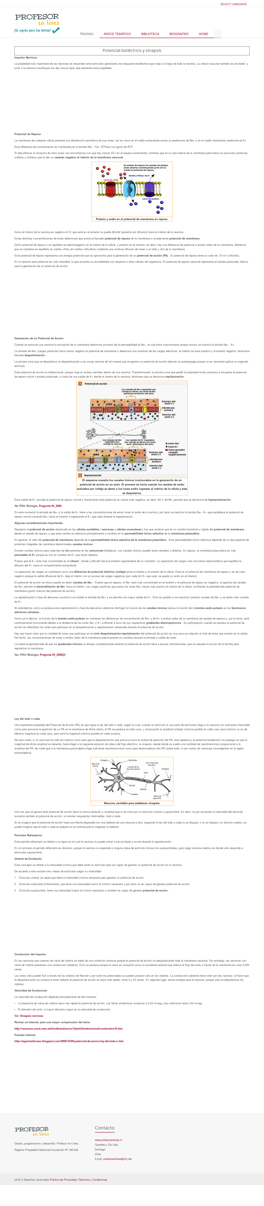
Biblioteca (150, 33)
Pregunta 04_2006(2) (52, 655)
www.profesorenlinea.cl (108, 1140)
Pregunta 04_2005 (50, 506)
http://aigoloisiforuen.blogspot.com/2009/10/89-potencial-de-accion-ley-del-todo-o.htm (69, 1041)
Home (203, 33)
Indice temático (117, 33)
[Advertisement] (132, 101)
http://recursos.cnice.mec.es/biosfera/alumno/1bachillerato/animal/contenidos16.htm (68, 1028)
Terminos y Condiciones (93, 1180)
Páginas (86, 33)
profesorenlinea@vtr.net (117, 1159)
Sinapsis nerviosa (31, 1016)
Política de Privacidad (63, 1180)
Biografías (179, 33)
